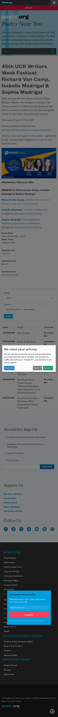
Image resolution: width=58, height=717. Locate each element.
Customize (9, 368)
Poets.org (7, 3)
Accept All (48, 368)
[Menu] (54, 2)
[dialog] (29, 358)
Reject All (37, 368)
